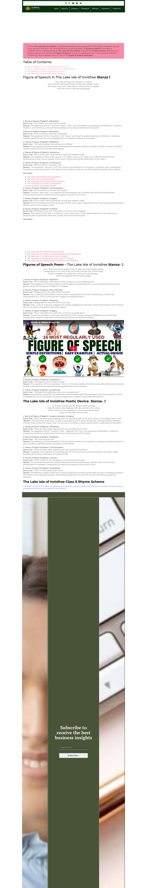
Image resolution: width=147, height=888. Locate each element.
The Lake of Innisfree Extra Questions (43, 177)
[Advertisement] (73, 27)
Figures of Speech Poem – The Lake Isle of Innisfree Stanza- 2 (51, 69)
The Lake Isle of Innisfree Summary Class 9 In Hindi (50, 258)
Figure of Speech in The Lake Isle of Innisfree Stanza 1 (48, 67)
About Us (64, 8)
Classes (74, 8)
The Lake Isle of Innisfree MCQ (40, 179)
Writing (94, 8)
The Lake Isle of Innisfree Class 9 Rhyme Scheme (46, 73)
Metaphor (53, 300)
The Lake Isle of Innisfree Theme (41, 186)
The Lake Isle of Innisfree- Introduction (44, 183)
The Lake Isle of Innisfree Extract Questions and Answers (52, 261)
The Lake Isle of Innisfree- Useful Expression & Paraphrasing (54, 254)
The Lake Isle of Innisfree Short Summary (45, 252)
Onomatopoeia (56, 188)
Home (56, 8)
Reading (84, 8)
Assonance (54, 152)
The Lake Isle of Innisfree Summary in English (47, 256)
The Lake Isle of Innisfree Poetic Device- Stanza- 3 (46, 71)
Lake (66, 77)
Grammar (105, 8)
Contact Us (116, 8)
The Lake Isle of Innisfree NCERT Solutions (46, 181)
